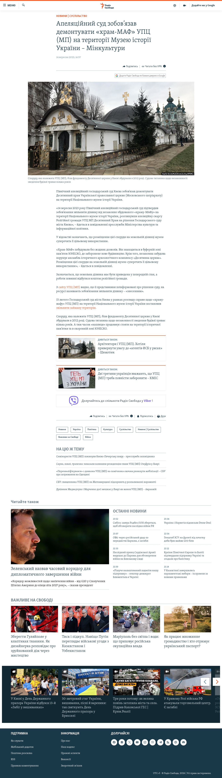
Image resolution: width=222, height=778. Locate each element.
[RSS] (168, 742)
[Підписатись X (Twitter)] (129, 742)
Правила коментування (25, 766)
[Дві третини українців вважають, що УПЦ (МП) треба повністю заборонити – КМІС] (77, 378)
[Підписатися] (183, 742)
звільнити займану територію (76, 308)
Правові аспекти (70, 753)
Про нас (65, 741)
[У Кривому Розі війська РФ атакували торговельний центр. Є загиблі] (187, 682)
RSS (13, 759)
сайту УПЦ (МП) (69, 287)
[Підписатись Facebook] (114, 742)
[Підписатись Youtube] (137, 742)
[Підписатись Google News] (122, 742)
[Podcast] (176, 742)
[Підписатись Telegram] (160, 742)
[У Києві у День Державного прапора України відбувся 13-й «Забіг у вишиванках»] (34, 682)
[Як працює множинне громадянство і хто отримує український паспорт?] (187, 619)
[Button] (130, 66)
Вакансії (66, 759)
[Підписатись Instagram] (145, 742)
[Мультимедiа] (185, 5)
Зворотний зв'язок (71, 766)
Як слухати (17, 741)
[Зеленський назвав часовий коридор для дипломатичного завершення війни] (60, 536)
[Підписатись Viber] (153, 742)
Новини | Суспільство (71, 16)
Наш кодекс (68, 747)
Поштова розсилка (21, 753)
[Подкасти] (175, 5)
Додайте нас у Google (203, 5)
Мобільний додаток (22, 747)
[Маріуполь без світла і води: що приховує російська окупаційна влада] (136, 619)
